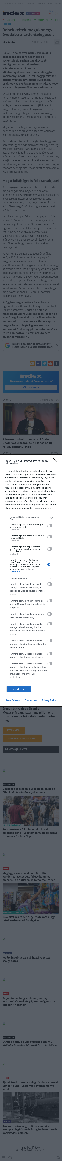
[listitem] (31, 518)
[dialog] (31, 580)
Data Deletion (13, 700)
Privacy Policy (49, 700)
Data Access (31, 700)
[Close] (56, 461)
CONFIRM (19, 689)
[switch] (49, 525)
